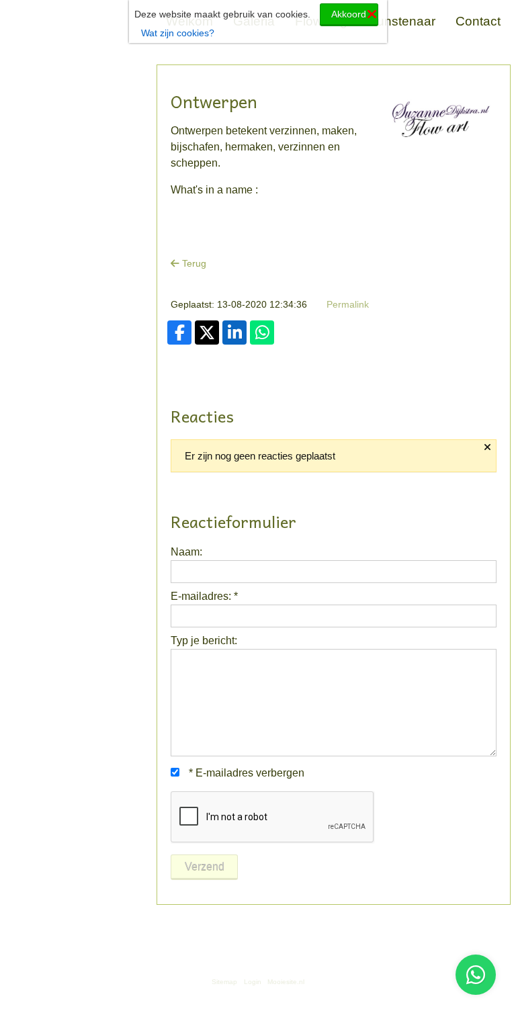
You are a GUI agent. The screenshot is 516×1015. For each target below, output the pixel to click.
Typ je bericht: (204, 640)
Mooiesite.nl (285, 981)
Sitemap (224, 981)
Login (252, 981)
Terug (192, 263)
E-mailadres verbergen (246, 773)
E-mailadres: (204, 596)
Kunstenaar (401, 21)
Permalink (348, 304)
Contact (478, 21)
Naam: (186, 552)
